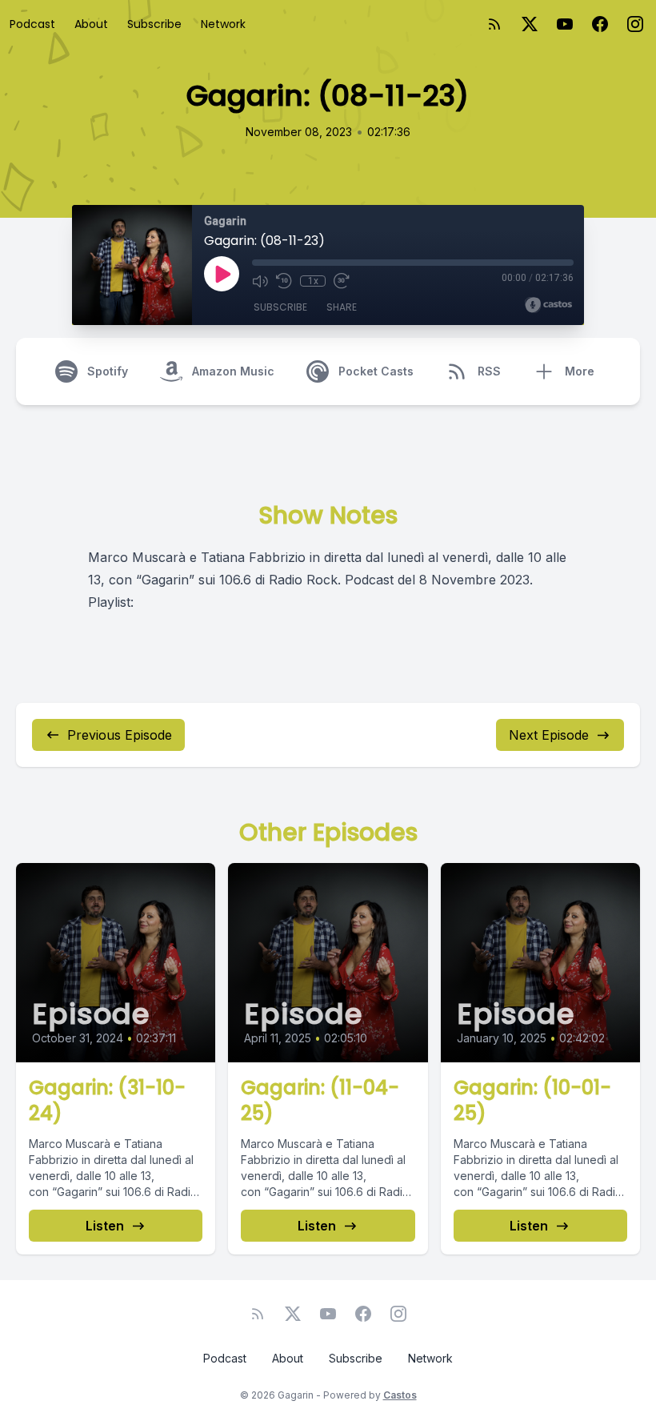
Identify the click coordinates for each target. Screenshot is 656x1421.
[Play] (221, 273)
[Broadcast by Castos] (548, 305)
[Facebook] (600, 24)
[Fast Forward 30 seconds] (342, 281)
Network (223, 24)
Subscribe (154, 24)
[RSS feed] (494, 24)
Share (341, 307)
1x (313, 281)
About (91, 24)
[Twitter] (529, 24)
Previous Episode (119, 735)
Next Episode (549, 735)
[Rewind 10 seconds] (284, 281)
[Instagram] (635, 24)
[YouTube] (564, 24)
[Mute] (260, 281)
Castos (400, 1395)
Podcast (32, 24)
